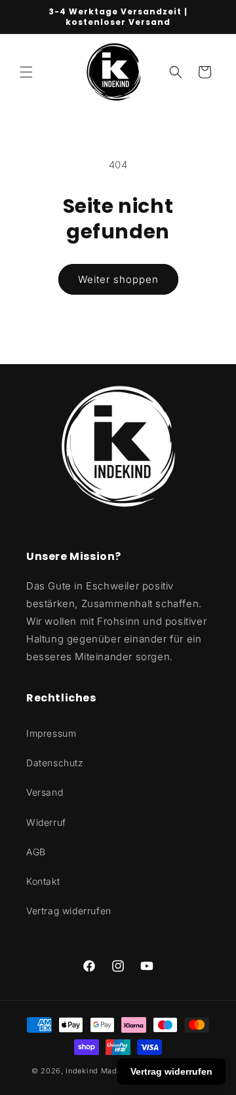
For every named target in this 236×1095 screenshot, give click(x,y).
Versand (44, 792)
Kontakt (43, 881)
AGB (36, 851)
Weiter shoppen (118, 279)
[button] (26, 72)
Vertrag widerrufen (68, 910)
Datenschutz (55, 762)
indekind (82, 1070)
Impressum (51, 733)
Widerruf (46, 822)
